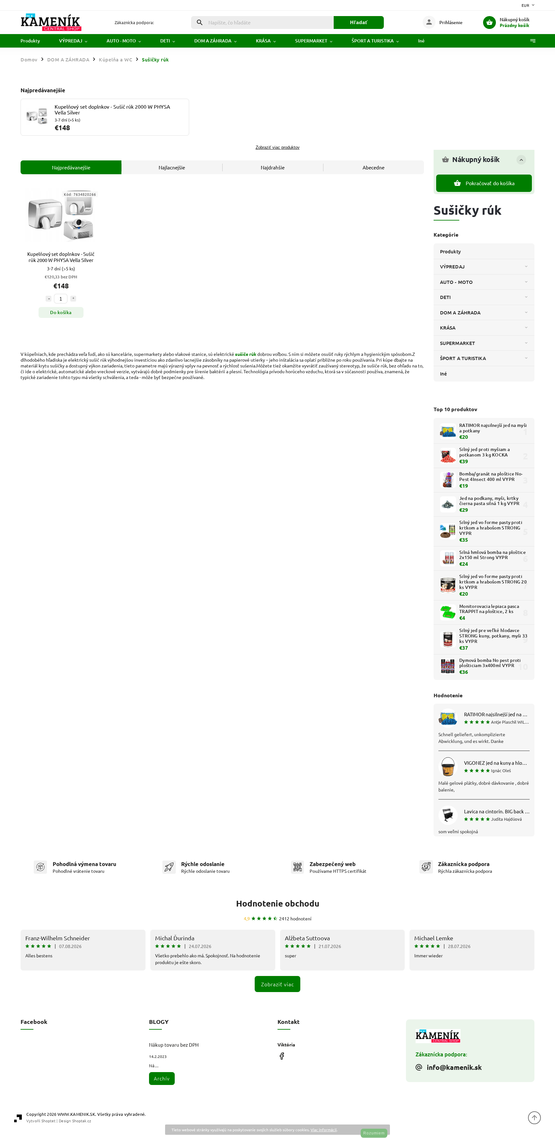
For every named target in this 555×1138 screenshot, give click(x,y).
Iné (443, 373)
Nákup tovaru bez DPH (174, 1045)
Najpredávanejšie (71, 167)
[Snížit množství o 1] (48, 299)
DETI (445, 297)
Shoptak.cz (81, 1120)
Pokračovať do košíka (490, 183)
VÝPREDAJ (452, 266)
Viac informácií (324, 1129)
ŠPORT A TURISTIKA (463, 358)
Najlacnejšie (172, 167)
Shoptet (48, 1120)
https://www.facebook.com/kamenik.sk (282, 1056)
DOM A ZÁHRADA (460, 312)
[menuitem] (35, 41)
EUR (526, 5)
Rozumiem (374, 1133)
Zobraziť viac (277, 984)
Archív (162, 1078)
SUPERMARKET (457, 343)
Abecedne (373, 167)
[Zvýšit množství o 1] (73, 299)
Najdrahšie (273, 167)
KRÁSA (448, 327)
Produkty (450, 251)
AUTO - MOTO (456, 282)
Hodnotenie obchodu (277, 903)
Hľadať (359, 22)
